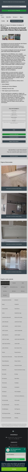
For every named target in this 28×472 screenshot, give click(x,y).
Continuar (14, 469)
